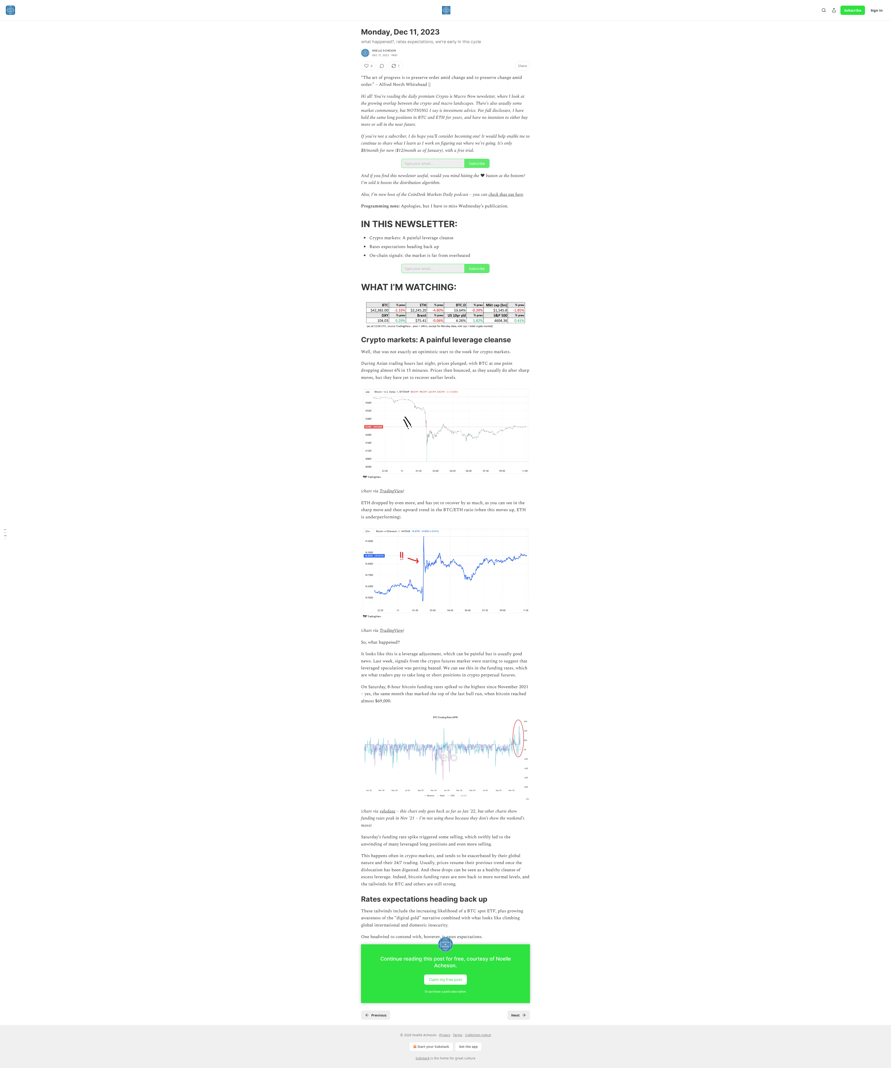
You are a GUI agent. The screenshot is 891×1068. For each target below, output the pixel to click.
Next (515, 1015)
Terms (457, 1035)
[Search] (823, 10)
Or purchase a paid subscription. (445, 992)
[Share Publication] (834, 10)
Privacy (444, 1035)
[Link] (354, 224)
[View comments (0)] (382, 66)
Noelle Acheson (384, 50)
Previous (378, 1015)
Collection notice (478, 1035)
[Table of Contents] (5, 534)
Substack (422, 1058)
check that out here (505, 194)
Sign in (877, 10)
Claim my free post (445, 979)
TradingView (391, 491)
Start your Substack (433, 1046)
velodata (387, 811)
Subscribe (852, 10)
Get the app (468, 1046)
